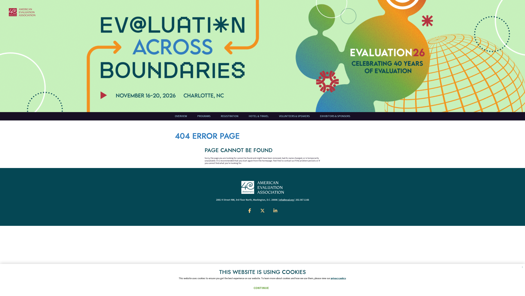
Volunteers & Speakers (294, 116)
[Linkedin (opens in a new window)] (275, 210)
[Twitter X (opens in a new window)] (262, 210)
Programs (203, 116)
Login (262, 218)
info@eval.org (286, 200)
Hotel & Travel (259, 116)
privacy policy (338, 278)
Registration (229, 116)
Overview (181, 116)
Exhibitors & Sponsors (335, 116)
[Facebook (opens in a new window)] (249, 210)
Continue (261, 288)
